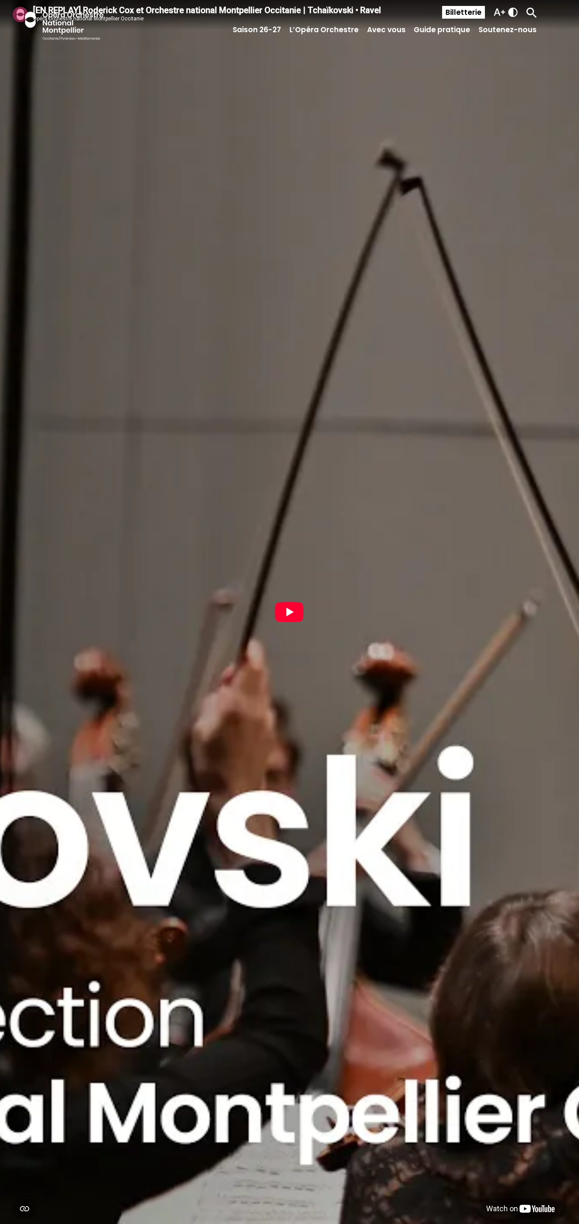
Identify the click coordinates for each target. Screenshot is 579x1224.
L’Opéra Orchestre (324, 30)
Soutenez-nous (508, 30)
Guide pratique (442, 30)
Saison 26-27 (257, 30)
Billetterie (463, 12)
